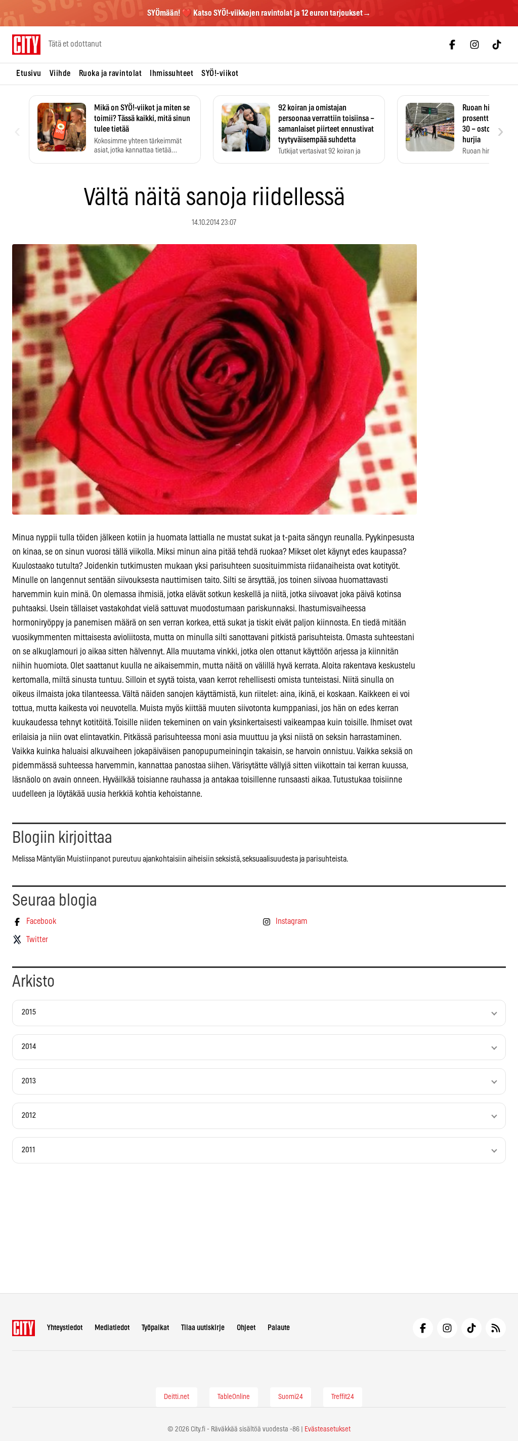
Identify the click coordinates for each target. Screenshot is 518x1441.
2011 (28, 1150)
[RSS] (496, 1328)
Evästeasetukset (328, 1429)
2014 (29, 1046)
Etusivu (28, 73)
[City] (23, 1328)
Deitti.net (176, 1396)
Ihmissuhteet (171, 73)
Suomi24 (290, 1396)
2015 (29, 1012)
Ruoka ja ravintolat (110, 73)
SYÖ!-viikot (220, 73)
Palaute (279, 1328)
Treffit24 (342, 1396)
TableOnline (234, 1396)
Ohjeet (246, 1328)
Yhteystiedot (64, 1328)
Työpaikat (155, 1328)
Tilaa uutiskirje (203, 1328)
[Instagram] (474, 44)
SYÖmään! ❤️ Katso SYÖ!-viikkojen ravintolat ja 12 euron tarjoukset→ (259, 13)
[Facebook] (452, 44)
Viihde (60, 73)
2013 (29, 1081)
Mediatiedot (112, 1328)
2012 (29, 1115)
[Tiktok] (497, 44)
